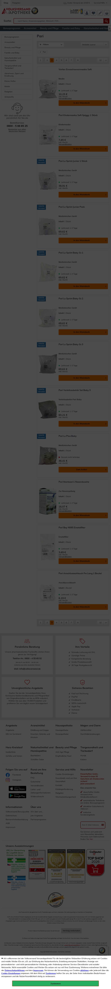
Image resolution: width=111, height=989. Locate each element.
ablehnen (84, 970)
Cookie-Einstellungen (10, 973)
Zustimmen (51, 973)
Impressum (38, 970)
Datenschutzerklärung (15, 970)
